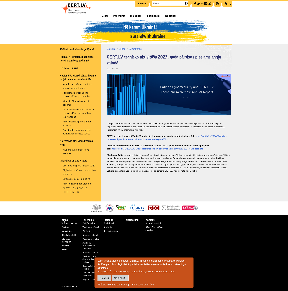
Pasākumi (66, 227)
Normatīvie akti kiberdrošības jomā (76, 143)
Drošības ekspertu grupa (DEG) (79, 165)
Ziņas (105, 16)
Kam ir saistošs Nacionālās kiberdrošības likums (77, 86)
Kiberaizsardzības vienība (77, 183)
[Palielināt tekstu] (225, 3)
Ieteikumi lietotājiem (66, 240)
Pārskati (86, 231)
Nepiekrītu (120, 278)
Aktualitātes (135, 49)
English (142, 3)
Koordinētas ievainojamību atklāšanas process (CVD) (77, 132)
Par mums (119, 16)
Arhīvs (64, 250)
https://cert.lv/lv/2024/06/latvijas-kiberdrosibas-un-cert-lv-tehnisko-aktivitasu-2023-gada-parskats (157, 149)
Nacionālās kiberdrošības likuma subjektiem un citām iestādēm (78, 77)
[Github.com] (210, 3)
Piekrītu (104, 278)
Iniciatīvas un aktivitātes (73, 160)
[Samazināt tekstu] (230, 3)
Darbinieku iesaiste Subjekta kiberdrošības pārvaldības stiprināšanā (78, 113)
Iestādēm (65, 246)
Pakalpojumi (153, 16)
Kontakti (170, 16)
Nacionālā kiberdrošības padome (76, 151)
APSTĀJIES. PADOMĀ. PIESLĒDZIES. (75, 190)
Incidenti (135, 16)
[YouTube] (204, 3)
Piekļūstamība (88, 223)
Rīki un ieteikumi (111, 231)
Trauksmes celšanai (90, 227)
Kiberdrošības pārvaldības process (77, 123)
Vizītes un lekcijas (69, 223)
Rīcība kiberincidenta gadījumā (77, 49)
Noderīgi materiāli (90, 235)
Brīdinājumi (109, 223)
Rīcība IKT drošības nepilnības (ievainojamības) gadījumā (76, 59)
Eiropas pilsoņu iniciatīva (76, 179)
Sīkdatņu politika (90, 252)
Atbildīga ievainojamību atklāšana (88, 246)
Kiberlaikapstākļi (69, 235)
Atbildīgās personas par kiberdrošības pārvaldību (76, 94)
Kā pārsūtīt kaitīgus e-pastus (154, 228)
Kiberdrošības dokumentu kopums (76, 103)
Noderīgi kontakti (153, 223)
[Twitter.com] (199, 3)
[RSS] (218, 3)
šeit (152, 284)
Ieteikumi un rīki (69, 68)
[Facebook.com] (195, 3)
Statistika (108, 227)
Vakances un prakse (90, 239)
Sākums (111, 49)
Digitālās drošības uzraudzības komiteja (79, 172)
